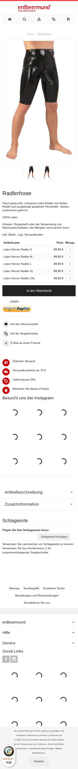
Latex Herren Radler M (17, 256)
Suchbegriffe (31, 588)
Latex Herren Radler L (17, 263)
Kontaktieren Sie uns (37, 602)
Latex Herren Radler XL (18, 271)
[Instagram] (14, 659)
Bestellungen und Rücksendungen (37, 595)
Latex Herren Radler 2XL (19, 278)
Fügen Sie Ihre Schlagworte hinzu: (25, 530)
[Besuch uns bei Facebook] (6, 659)
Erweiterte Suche (54, 588)
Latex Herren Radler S (17, 249)
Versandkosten (33, 234)
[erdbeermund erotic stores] (39, 8)
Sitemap (14, 588)
